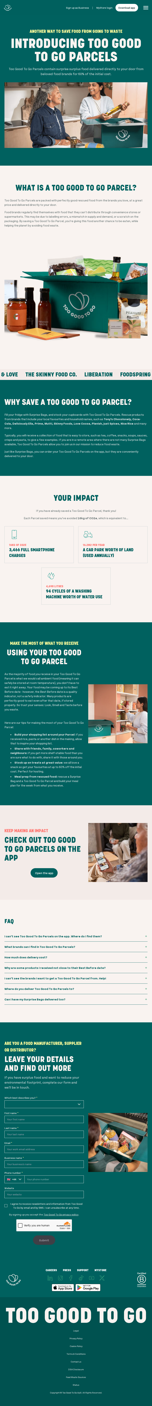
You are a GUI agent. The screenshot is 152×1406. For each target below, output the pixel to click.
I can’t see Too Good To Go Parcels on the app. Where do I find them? (53, 936)
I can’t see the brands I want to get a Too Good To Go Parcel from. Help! (55, 978)
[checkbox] (5, 1205)
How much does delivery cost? (25, 957)
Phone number (13, 1172)
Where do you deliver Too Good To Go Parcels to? (39, 988)
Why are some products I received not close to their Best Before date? (55, 967)
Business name (14, 1157)
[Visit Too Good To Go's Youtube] (92, 1278)
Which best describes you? (20, 1097)
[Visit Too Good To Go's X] (102, 1278)
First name (11, 1113)
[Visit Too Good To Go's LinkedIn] (50, 1278)
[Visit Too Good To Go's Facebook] (71, 1278)
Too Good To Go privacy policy (61, 1214)
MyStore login (104, 7)
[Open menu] (146, 7)
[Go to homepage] (7, 7)
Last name (11, 1128)
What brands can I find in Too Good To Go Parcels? (39, 946)
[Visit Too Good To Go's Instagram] (60, 1278)
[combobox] (44, 1104)
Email (8, 1142)
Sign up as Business (77, 7)
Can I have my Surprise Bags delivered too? (34, 999)
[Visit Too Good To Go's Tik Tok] (81, 1278)
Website (9, 1188)
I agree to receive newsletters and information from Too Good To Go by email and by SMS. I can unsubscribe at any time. (46, 1205)
